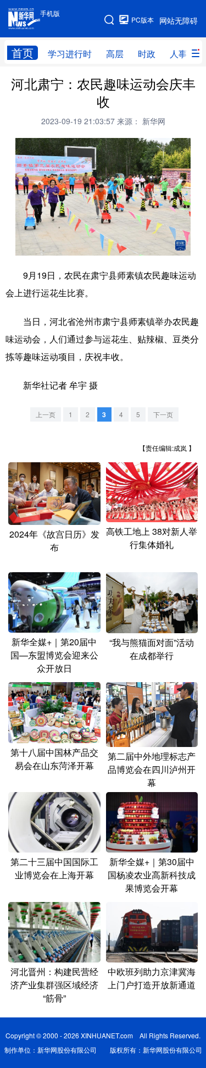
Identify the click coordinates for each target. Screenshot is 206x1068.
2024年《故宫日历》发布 (54, 541)
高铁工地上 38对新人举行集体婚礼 (151, 538)
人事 (178, 53)
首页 (23, 53)
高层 (115, 53)
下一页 (163, 414)
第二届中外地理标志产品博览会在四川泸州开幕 (152, 769)
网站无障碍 (178, 20)
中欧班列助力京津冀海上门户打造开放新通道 (152, 978)
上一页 (45, 414)
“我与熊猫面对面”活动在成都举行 (151, 649)
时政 (146, 53)
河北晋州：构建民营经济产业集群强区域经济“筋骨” (54, 984)
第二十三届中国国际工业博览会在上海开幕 (54, 868)
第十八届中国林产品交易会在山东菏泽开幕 (54, 759)
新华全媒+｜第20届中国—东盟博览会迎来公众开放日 (54, 654)
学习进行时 (70, 53)
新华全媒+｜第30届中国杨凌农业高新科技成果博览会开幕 (152, 874)
